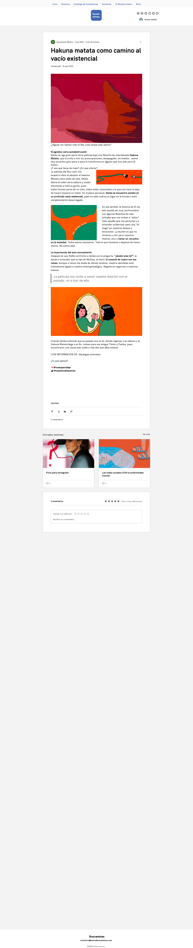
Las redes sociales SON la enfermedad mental (122, 474)
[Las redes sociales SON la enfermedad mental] (124, 453)
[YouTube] (149, 13)
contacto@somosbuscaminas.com (96, 940)
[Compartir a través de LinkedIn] (65, 411)
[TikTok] (145, 13)
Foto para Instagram (57, 472)
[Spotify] (157, 13)
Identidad (55, 403)
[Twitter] (153, 13)
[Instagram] (138, 13)
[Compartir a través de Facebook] (52, 411)
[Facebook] (142, 13)
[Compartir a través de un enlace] (71, 411)
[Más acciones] (140, 42)
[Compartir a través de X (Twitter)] (58, 411)
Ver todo (146, 434)
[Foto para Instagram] (68, 453)
